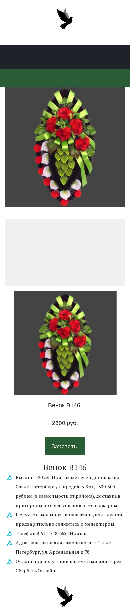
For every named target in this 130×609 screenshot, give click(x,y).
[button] (65, 446)
